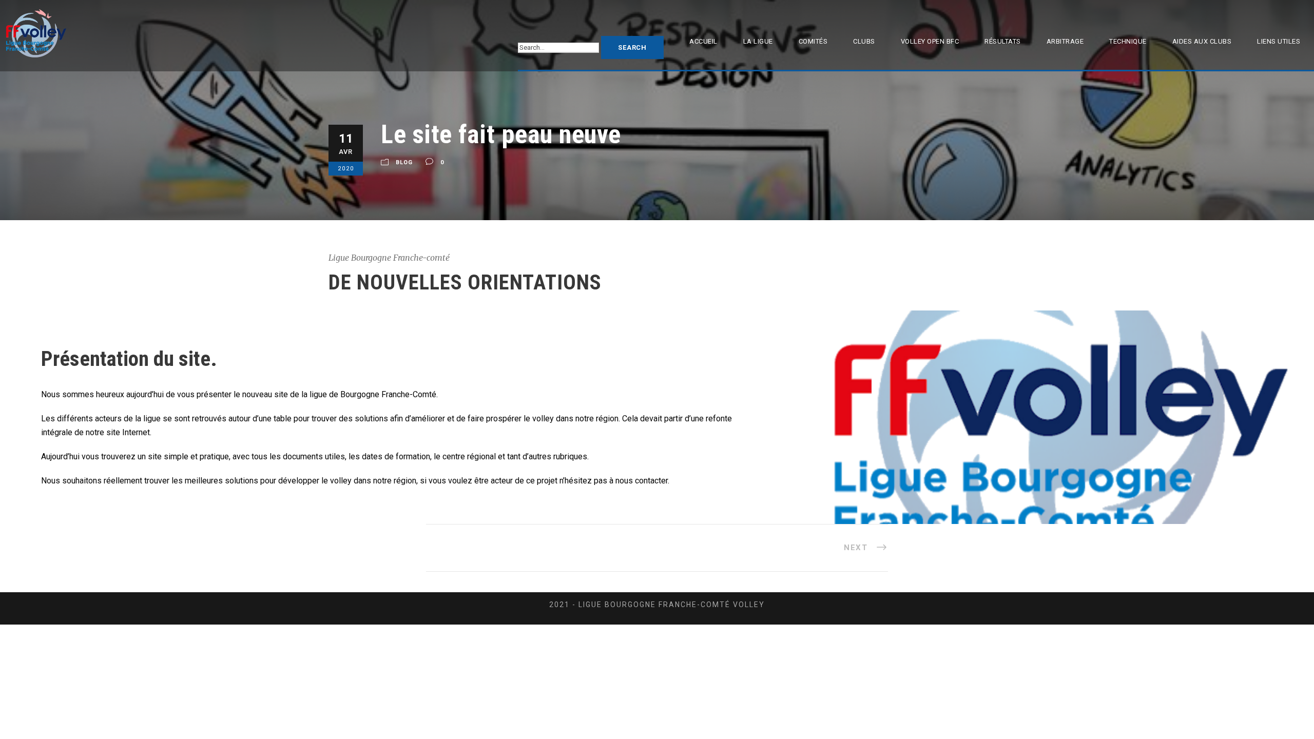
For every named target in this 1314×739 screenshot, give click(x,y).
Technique (1128, 41)
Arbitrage (1065, 41)
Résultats (1002, 41)
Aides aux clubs (1202, 41)
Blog (404, 162)
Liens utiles (1278, 41)
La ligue (758, 41)
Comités (813, 41)
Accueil (703, 41)
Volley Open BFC (930, 41)
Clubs (864, 41)
